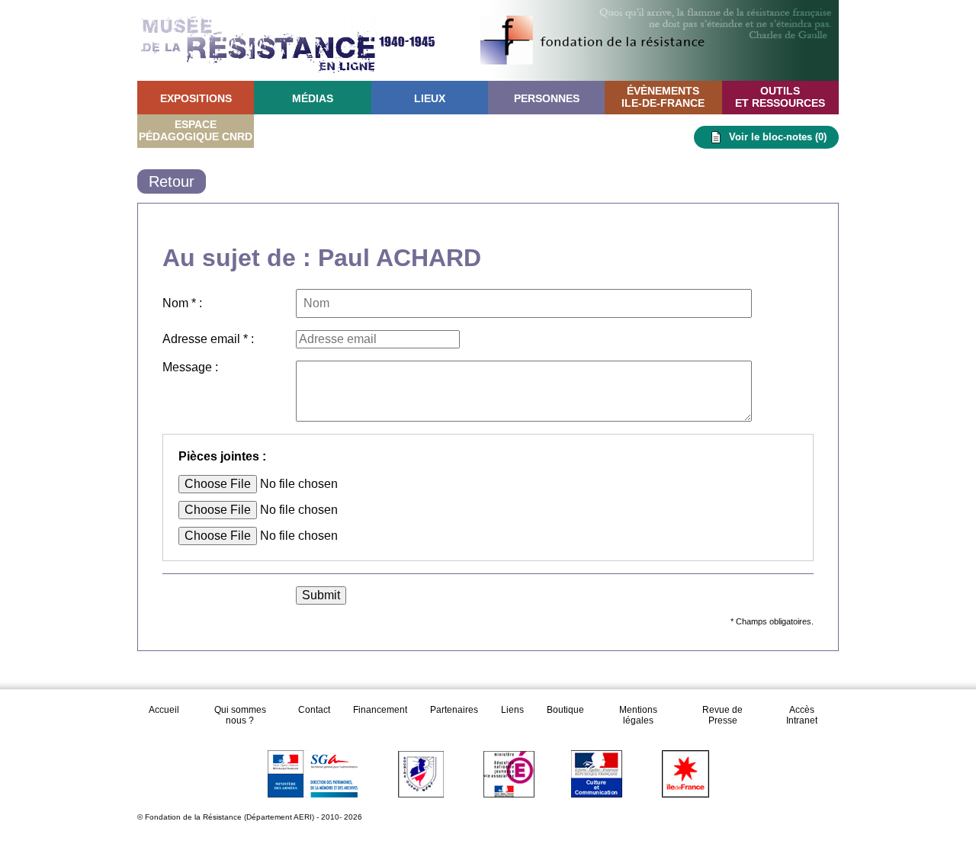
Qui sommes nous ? (240, 715)
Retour (171, 181)
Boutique (565, 709)
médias (312, 98)
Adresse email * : (208, 338)
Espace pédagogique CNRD (195, 130)
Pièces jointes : (222, 456)
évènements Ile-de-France (663, 97)
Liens (512, 709)
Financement (380, 709)
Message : (190, 367)
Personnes (547, 98)
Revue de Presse (722, 715)
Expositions (196, 98)
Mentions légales (638, 715)
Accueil (165, 709)
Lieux (429, 98)
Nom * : (182, 303)
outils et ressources (780, 97)
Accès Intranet (801, 715)
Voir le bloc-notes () (778, 137)
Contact (314, 709)
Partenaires (454, 709)
